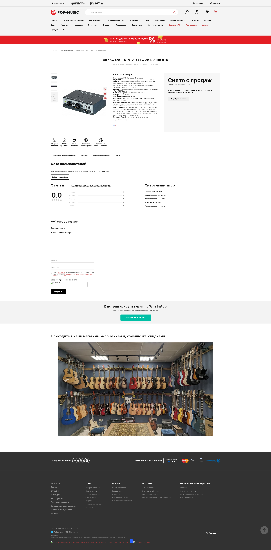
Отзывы (118, 156)
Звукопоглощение (155, 25)
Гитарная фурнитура (115, 20)
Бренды (54, 30)
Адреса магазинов (93, 494)
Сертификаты (91, 497)
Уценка (205, 25)
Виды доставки (147, 488)
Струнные (194, 20)
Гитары (54, 20)
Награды (89, 501)
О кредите (116, 494)
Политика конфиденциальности (192, 494)
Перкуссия (92, 25)
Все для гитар (95, 20)
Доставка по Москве (150, 494)
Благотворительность (94, 504)
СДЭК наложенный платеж (122, 501)
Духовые (107, 25)
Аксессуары (121, 25)
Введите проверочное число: (64, 280)
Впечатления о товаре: (61, 232)
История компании (93, 488)
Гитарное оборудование (73, 20)
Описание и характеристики (65, 156)
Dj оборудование (177, 20)
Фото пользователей (101, 156)
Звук (147, 20)
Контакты (89, 507)
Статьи (66, 30)
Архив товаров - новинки (155, 206)
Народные (78, 25)
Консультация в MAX (136, 318)
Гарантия (183, 488)
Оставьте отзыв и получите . (91, 185)
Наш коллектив (91, 491)
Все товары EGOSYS (153, 202)
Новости (55, 483)
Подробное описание (121, 120)
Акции (54, 487)
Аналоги (84, 156)
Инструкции (57, 498)
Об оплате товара (119, 488)
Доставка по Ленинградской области (156, 497)
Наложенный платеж (120, 497)
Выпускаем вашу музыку (63, 506)
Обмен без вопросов (188, 491)
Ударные (64, 25)
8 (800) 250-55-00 (78, 4)
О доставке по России (150, 491)
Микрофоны (159, 20)
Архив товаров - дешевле (155, 195)
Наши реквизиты (186, 497)
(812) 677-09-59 (96, 4)
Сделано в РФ (174, 25)
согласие (61, 273)
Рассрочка (116, 491)
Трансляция (137, 25)
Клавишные (135, 20)
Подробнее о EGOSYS (153, 192)
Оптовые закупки (60, 502)
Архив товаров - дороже (155, 199)
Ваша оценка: (57, 228)
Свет (53, 25)
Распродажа (191, 25)
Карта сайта (55, 535)
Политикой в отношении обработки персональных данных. (72, 275)
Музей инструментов (62, 509)
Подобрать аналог (178, 99)
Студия (207, 20)
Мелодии (55, 494)
